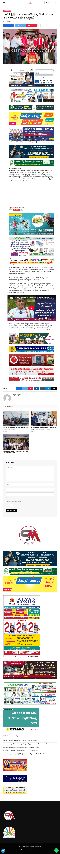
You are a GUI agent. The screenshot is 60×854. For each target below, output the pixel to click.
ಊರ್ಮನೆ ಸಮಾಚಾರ (7, 10)
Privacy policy (37, 850)
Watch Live (49, 2)
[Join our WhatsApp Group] (56, 850)
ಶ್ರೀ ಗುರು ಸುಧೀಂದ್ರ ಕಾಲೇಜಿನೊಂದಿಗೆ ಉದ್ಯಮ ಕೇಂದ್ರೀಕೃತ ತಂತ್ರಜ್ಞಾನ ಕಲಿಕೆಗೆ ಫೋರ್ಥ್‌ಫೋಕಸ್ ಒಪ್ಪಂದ (43, 428)
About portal (24, 850)
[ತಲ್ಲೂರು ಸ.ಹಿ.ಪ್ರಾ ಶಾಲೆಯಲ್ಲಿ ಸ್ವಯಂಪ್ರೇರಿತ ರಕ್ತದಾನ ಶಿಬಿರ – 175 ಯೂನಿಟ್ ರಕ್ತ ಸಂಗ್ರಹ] (16, 442)
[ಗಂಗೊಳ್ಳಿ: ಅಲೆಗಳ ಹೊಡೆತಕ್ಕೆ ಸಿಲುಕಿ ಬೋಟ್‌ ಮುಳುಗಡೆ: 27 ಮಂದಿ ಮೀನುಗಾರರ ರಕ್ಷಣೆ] (16, 418)
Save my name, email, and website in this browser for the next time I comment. (25, 498)
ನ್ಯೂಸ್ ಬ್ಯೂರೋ (17, 395)
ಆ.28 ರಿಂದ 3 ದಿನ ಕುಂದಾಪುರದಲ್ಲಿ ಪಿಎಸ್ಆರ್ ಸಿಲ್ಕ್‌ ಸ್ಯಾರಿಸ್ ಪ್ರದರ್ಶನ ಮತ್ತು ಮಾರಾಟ (21, 751)
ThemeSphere (38, 847)
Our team (31, 850)
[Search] (56, 2)
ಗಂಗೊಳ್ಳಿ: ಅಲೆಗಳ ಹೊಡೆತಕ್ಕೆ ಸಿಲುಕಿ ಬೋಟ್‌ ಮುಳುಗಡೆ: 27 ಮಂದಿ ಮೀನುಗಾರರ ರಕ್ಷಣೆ (15, 428)
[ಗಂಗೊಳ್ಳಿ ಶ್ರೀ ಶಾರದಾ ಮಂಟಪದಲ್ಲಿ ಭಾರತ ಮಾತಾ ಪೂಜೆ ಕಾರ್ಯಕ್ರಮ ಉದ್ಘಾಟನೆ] (30, 46)
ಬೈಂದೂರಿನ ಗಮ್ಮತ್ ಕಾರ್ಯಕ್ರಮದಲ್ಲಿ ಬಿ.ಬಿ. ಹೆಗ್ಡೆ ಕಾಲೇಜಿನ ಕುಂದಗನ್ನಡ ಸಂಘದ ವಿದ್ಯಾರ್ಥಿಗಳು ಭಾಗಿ (23, 754)
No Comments (8, 21)
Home (4, 7)
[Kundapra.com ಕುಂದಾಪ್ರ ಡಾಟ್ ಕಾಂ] (30, 2)
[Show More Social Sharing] (39, 25)
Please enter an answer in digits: (13, 501)
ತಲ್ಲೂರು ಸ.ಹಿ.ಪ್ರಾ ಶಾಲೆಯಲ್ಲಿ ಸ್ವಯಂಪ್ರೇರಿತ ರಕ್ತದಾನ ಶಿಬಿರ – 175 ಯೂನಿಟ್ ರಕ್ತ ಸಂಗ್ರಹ (16, 452)
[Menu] (4, 2)
